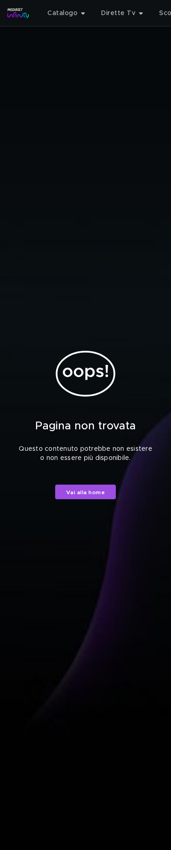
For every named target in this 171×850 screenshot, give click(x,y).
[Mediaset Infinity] (18, 13)
